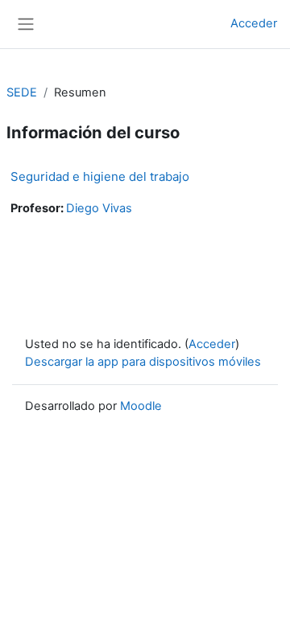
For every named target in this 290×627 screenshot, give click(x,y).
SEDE (21, 92)
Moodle (141, 406)
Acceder (253, 23)
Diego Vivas (99, 208)
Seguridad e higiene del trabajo (99, 176)
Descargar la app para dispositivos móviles (143, 361)
